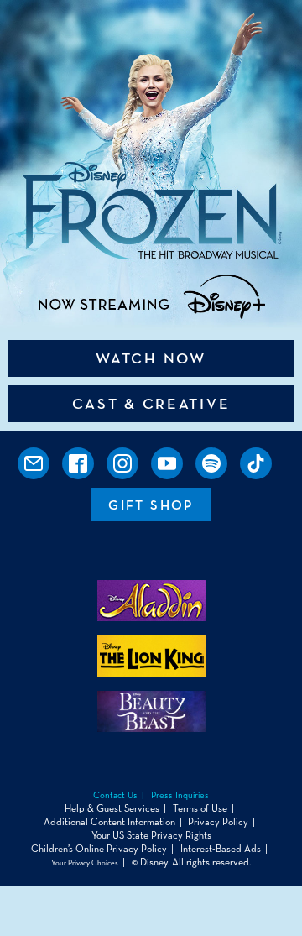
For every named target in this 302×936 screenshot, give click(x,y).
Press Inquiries (180, 795)
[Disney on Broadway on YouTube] (167, 463)
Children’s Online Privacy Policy (99, 848)
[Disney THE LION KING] (151, 672)
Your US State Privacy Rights (151, 835)
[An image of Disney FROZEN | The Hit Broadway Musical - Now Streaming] (151, 166)
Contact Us (115, 795)
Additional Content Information (109, 821)
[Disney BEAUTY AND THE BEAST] (151, 727)
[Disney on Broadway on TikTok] (256, 463)
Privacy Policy (218, 821)
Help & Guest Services (112, 808)
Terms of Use (200, 808)
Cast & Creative (151, 404)
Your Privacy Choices (84, 863)
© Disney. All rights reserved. (191, 861)
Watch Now (151, 358)
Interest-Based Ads (220, 848)
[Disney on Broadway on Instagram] (122, 463)
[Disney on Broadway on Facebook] (78, 463)
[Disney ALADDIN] (151, 616)
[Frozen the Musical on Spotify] (211, 463)
